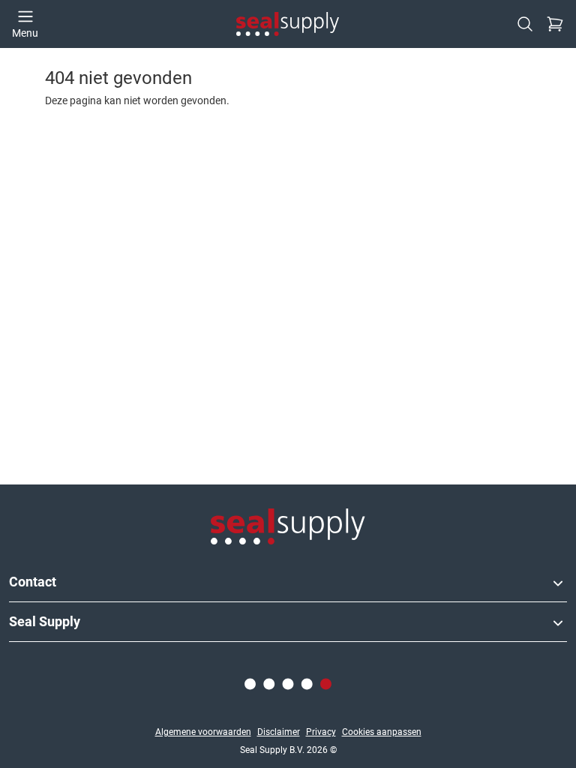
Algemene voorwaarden (203, 732)
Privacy (321, 732)
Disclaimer (278, 732)
